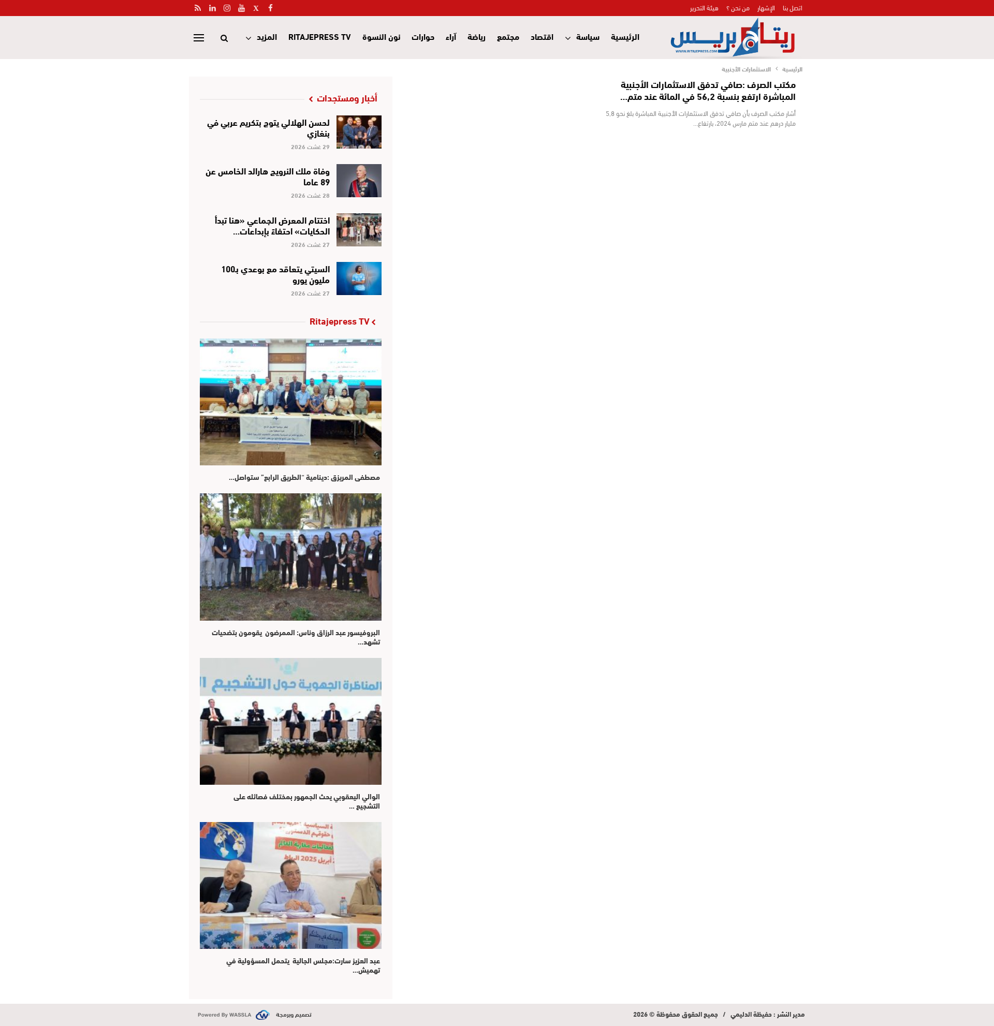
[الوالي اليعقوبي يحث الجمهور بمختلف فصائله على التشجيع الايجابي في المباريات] (291, 721)
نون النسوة (381, 35)
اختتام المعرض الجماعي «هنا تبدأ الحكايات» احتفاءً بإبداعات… (272, 224)
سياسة (588, 35)
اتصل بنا (792, 7)
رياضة (476, 35)
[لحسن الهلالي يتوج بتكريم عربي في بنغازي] (359, 132)
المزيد (267, 35)
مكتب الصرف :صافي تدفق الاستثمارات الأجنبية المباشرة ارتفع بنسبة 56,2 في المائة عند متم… (708, 90)
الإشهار (766, 7)
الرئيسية (625, 35)
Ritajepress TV (319, 35)
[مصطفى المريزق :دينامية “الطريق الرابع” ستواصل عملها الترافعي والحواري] (291, 402)
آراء (451, 35)
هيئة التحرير (704, 7)
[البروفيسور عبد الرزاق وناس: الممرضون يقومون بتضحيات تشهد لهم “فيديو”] (291, 556)
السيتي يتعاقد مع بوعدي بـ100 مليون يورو (275, 273)
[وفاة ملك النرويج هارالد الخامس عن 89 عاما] (359, 180)
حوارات (423, 35)
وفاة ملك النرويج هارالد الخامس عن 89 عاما (268, 175)
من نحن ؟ (738, 7)
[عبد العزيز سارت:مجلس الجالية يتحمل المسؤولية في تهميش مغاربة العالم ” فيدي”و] (291, 885)
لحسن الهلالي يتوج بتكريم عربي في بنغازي (268, 126)
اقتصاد (542, 35)
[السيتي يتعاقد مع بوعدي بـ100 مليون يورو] (359, 278)
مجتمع (508, 35)
